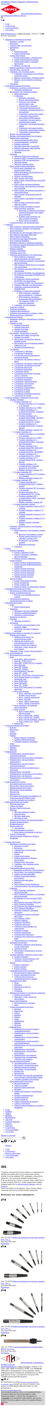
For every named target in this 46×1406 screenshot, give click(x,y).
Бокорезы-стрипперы (27, 98)
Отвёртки (9, 225)
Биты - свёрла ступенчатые (29, 703)
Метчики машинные (22, 816)
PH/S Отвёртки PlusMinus (19, 237)
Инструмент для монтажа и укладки (23, 333)
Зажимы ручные (16, 323)
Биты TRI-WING (20, 683)
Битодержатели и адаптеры (20, 655)
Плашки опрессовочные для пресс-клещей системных (29, 218)
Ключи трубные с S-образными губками (29, 587)
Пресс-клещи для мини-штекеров (27, 184)
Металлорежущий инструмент (17, 802)
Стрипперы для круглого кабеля (31, 114)
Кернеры (13, 734)
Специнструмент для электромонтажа (24, 223)
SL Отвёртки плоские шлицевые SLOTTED (26, 245)
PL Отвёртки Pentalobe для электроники (29, 273)
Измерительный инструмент (21, 788)
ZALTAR (8, 1120)
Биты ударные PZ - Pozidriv (29, 717)
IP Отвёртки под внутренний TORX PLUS (26, 233)
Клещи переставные (17, 56)
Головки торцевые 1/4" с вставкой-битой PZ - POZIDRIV (31, 451)
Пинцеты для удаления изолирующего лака (27, 103)
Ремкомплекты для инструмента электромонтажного (22, 765)
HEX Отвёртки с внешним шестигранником (27, 227)
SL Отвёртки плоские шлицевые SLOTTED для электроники (26, 280)
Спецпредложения (12, 1122)
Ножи (12, 605)
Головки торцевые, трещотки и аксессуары (21, 398)
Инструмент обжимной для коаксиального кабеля (24, 169)
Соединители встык (22, 150)
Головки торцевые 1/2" (23, 402)
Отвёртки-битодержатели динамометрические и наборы (21, 600)
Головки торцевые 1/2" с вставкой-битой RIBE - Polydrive (31, 417)
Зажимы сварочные (21, 327)
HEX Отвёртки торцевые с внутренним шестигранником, (30, 298)
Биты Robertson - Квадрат (24, 671)
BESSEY (8, 1116)
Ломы (12, 744)
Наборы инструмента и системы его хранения (23, 633)
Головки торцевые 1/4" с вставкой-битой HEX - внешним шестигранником (31, 442)
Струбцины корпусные (23, 367)
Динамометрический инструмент (18, 589)
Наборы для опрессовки (23, 176)
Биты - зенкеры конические (29, 697)
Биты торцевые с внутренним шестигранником (25, 706)
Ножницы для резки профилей (26, 611)
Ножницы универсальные (24, 615)
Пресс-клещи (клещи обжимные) (22, 166)
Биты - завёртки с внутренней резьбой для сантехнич (30, 694)
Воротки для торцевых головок (31, 534)
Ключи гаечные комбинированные (27, 563)
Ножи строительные (22, 607)
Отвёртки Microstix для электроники (28, 285)
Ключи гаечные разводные (24, 571)
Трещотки (18, 546)
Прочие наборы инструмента (25, 645)
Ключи (8, 548)
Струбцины (14, 349)
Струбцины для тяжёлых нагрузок (27, 365)
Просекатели (15, 794)
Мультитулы (14, 792)
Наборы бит (18, 723)
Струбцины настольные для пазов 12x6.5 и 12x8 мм (27, 374)
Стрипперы (18, 96)
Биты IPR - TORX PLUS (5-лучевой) (28, 663)
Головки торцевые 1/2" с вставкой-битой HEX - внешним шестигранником (31, 412)
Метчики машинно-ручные (24, 812)
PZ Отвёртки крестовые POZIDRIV (23, 239)
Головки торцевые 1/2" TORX (30, 408)
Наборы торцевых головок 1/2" (31, 430)
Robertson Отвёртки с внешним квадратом (26, 243)
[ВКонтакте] (2, 1142)
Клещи (12, 50)
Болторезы (14, 43)
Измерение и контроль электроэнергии (25, 88)
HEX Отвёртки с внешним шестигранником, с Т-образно (30, 294)
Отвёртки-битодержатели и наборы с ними (26, 313)
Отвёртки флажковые (18, 309)
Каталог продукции (12, 842)
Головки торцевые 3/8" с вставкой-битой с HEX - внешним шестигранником (32, 498)
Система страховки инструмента (22, 800)
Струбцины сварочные (23, 385)
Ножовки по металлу (22, 621)
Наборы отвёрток (16, 249)
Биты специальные (21, 691)
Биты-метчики (19, 814)
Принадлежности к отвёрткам (21, 315)
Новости (8, 1124)
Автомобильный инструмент (21, 784)
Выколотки (14, 729)
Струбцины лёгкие (21, 371)
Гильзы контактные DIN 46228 (26, 140)
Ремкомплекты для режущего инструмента (26, 774)
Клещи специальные (22, 54)
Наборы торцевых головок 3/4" (31, 478)
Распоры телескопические (24, 347)
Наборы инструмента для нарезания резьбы (26, 820)
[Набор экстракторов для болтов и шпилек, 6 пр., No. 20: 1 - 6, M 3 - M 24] (23, 1279)
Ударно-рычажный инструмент (17, 725)
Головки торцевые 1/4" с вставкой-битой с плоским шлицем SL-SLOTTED (29, 466)
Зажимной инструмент (14, 317)
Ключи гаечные (16, 561)
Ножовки (13, 619)
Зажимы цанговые (21, 329)
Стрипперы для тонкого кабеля (31, 128)
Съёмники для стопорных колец (22, 72)
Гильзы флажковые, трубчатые (26, 142)
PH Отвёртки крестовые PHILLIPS (23, 235)
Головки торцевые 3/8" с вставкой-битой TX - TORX (29, 493)
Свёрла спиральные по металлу (22, 830)
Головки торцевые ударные (24, 504)
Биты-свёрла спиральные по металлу (28, 832)
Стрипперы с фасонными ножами (32, 130)
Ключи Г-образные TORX (24, 552)
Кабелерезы (14, 48)
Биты (12, 657)
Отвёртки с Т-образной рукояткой (27, 291)
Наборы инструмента (18, 635)
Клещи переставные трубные (25, 581)
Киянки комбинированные (24, 740)
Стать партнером (11, 1155)
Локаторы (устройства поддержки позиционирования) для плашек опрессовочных (32, 212)
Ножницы (14, 609)
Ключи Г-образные (17, 550)
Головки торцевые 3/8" (23, 480)
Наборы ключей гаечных (23, 577)
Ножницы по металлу (18, 617)
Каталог (8, 1145)
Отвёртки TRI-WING (18, 251)
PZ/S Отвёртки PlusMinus (19, 241)
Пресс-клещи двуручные (23, 178)
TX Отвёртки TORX (18, 247)
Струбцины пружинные (23, 377)
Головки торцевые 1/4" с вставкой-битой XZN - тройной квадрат (31, 460)
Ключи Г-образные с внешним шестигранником (26, 555)
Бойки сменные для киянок (24, 738)
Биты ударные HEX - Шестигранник (27, 712)
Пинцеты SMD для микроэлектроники (29, 158)
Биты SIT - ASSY (20, 673)
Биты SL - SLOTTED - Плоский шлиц (28, 675)
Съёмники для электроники (25, 305)
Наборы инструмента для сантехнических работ (24, 638)
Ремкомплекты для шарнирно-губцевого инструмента (25, 1058)
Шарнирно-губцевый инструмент (18, 39)
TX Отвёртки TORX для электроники (28, 283)
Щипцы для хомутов (22, 66)
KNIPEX (8, 1112)
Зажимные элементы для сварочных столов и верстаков (28, 946)
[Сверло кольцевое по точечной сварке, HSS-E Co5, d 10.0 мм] (23, 1345)
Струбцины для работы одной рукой (28, 363)
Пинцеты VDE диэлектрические (26, 160)
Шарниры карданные (27, 544)
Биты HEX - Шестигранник (25, 659)
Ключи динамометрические (20, 593)
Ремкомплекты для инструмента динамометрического (22, 755)
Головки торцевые (17, 400)
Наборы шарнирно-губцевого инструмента (26, 68)
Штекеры (17, 152)
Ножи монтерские (21, 94)
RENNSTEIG (10, 1118)
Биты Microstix (19, 665)
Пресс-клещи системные (28, 221)
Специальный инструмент (15, 782)
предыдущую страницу (27, 1184)
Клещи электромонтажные (29, 100)
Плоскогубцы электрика (28, 106)
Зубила (12, 732)
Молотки (13, 750)
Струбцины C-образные (23, 351)
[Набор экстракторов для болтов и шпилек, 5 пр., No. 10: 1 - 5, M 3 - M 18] (23, 1324)
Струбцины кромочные (23, 369)
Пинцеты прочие (20, 162)
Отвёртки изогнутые (18, 253)
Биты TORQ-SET (21, 681)
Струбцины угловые (22, 392)
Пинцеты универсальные (24, 164)
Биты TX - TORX (21, 685)
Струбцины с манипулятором (25, 381)
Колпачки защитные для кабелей (26, 146)
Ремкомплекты (11, 752)
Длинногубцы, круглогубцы (20, 45)
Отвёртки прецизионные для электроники (26, 255)
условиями (5, 1398)
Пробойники (15, 746)
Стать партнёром (11, 28)
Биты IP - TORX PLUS (23, 661)
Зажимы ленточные (21, 325)
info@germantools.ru (8, 34)
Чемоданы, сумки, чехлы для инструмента (26, 651)
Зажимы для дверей (21, 337)
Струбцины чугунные (22, 396)
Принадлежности (16, 826)
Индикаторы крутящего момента (22, 591)
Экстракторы (19, 828)
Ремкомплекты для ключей (20, 772)
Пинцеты (13, 154)
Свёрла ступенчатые (17, 834)
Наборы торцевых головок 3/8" (31, 502)
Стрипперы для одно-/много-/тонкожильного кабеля (30, 121)
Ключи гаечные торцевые (24, 575)
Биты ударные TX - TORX (29, 721)
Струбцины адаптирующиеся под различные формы (27, 356)
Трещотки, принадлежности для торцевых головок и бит (26, 960)
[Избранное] (12, 1142)
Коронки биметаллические (20, 808)
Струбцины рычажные (23, 379)
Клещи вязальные (21, 52)
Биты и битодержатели (14, 653)
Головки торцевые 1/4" (23, 432)
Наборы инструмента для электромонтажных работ (24, 642)
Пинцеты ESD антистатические (26, 156)
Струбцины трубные (22, 390)
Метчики (13, 810)
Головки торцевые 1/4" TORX (30, 438)
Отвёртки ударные (17, 307)
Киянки (13, 736)
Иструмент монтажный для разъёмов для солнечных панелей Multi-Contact (25, 797)
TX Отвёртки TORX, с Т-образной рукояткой (28, 302)
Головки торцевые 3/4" (23, 472)
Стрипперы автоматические (29, 108)
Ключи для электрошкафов (20, 134)
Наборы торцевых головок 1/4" (31, 470)
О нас (7, 24)
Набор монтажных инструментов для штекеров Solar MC (28, 173)
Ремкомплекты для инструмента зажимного (26, 758)
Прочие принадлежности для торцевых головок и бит (30, 537)
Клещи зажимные (21, 331)
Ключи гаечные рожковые (24, 573)
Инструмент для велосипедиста (22, 786)
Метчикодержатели (17, 804)
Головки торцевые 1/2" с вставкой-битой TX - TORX (29, 421)
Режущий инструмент (13, 603)
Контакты (9, 1126)
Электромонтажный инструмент (17, 86)
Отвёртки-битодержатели (19, 311)
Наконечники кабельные (19, 138)
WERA (8, 1114)
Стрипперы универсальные (29, 132)
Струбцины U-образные (23, 353)
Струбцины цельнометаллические (27, 394)
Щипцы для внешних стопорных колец (29, 78)
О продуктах (10, 26)
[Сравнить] (14, 1142)
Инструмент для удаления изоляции (23, 92)
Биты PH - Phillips (21, 667)
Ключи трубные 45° (21, 583)
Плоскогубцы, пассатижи (19, 70)
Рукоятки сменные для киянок (25, 742)
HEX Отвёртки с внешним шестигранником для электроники (27, 258)
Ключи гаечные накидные (24, 569)
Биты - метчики (25, 699)
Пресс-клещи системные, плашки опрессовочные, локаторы (27, 207)
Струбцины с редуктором (24, 383)
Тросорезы (14, 84)
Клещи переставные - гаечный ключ (28, 58)
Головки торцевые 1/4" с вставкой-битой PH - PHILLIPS (31, 447)
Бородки (13, 727)
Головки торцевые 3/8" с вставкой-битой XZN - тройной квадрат (31, 484)
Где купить (9, 30)
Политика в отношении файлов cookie (11, 1390)
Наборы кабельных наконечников (27, 148)
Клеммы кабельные (21, 144)
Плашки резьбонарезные (19, 822)
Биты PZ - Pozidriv (21, 669)
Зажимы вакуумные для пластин (26, 335)
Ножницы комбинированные (25, 613)
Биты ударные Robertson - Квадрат (32, 719)
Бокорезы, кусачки (17, 41)
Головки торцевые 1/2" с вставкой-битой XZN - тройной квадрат (31, 426)
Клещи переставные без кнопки (26, 60)
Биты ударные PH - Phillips (29, 715)
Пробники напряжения (23, 90)
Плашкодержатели (17, 824)
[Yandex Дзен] (5, 1142)
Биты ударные (19, 709)
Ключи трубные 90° (21, 585)
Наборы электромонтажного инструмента (26, 136)
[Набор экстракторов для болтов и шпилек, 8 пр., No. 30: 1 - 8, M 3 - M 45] (23, 1235)
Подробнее (5, 1243)
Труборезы (14, 623)
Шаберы (13, 748)
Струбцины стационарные (24, 387)
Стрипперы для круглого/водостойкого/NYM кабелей (29, 117)
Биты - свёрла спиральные (29, 701)
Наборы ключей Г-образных (25, 558)
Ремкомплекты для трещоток (21, 776)
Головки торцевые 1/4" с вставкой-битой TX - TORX (29, 455)
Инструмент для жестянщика (21, 790)
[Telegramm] (9, 1142)
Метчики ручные (20, 818)
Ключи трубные (16, 579)
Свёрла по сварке (16, 806)
